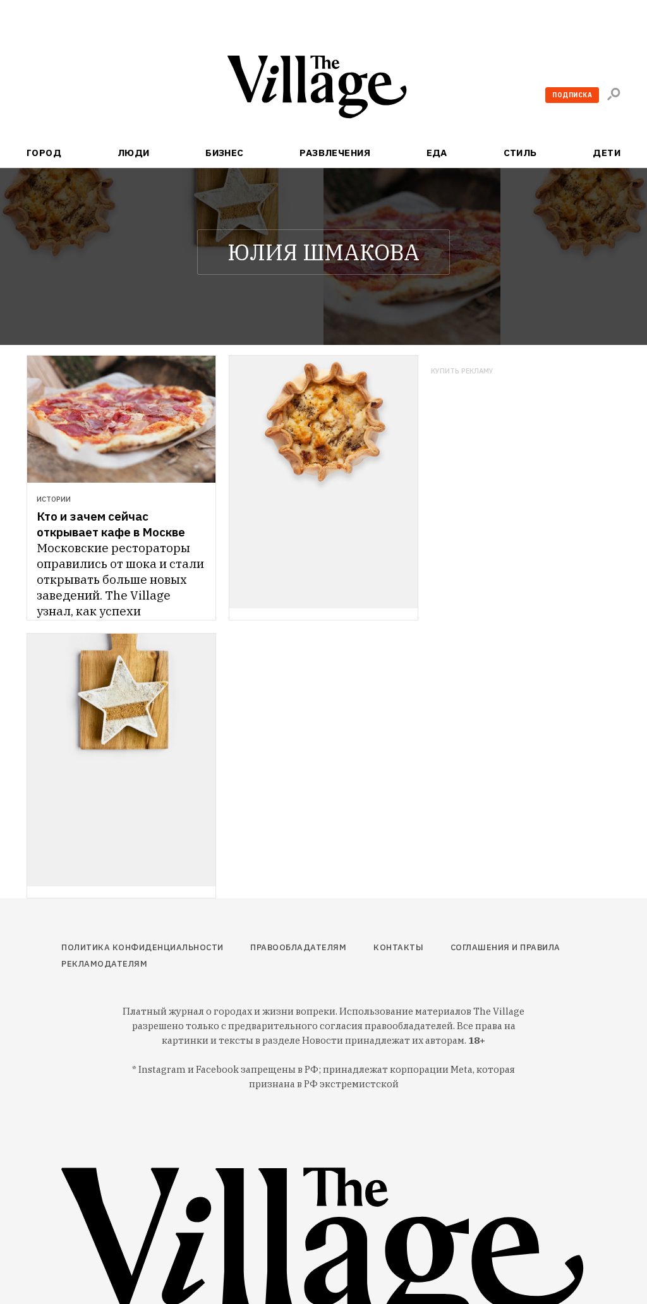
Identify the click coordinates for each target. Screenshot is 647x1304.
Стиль (520, 152)
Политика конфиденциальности (142, 947)
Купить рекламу (462, 371)
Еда (436, 152)
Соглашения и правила (505, 947)
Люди (134, 152)
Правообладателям (298, 947)
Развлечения (334, 152)
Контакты (398, 947)
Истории (54, 499)
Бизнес (224, 152)
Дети (606, 152)
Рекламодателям (104, 963)
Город (44, 152)
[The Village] (323, 89)
